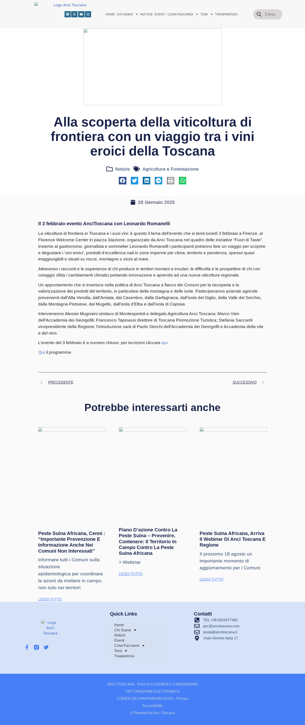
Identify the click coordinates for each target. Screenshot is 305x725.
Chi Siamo (125, 14)
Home (110, 14)
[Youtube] (81, 14)
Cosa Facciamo (180, 14)
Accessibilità (152, 706)
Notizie (146, 14)
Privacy (182, 698)
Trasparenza (226, 14)
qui (164, 342)
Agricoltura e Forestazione (170, 168)
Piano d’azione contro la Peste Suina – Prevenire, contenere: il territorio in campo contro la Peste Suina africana (148, 541)
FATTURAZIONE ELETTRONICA (153, 691)
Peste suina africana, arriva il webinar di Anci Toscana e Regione (233, 539)
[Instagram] (88, 14)
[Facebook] (68, 14)
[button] (122, 180)
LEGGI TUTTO (50, 599)
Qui (41, 352)
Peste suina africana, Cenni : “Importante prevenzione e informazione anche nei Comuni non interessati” (71, 542)
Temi (204, 14)
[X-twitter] (74, 14)
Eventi (160, 14)
